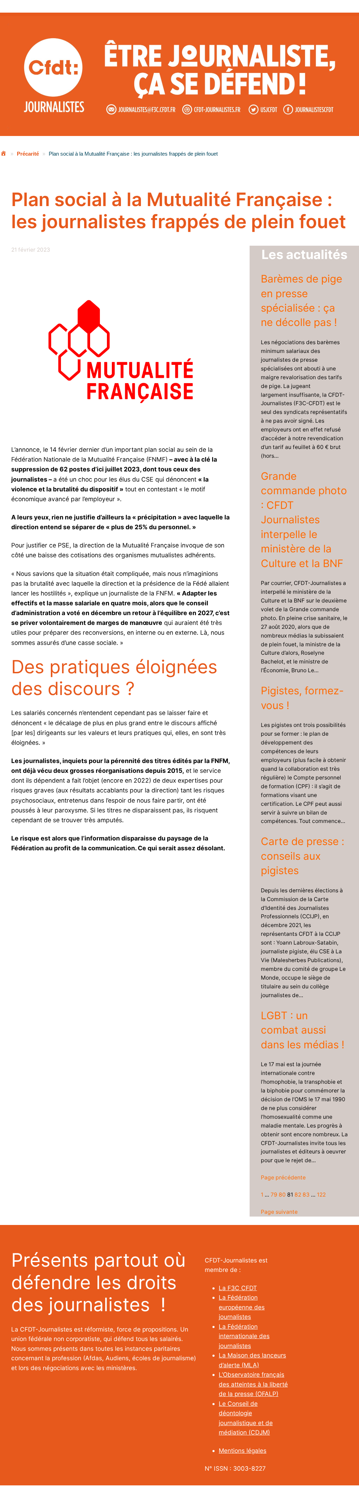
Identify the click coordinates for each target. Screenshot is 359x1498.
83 (306, 1194)
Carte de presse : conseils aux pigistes (302, 856)
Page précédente (283, 1177)
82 (297, 1194)
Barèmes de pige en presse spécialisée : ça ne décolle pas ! (301, 300)
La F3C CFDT (238, 1288)
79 (274, 1194)
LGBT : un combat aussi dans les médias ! (302, 1030)
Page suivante (279, 1211)
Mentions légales (242, 1450)
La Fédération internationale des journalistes (244, 1336)
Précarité (28, 154)
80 (282, 1194)
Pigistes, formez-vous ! (302, 697)
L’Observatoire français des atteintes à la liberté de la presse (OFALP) (253, 1384)
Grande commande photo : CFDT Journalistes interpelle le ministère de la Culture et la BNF (304, 520)
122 (321, 1194)
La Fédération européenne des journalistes (242, 1307)
